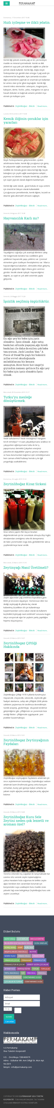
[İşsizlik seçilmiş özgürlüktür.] (24, 321)
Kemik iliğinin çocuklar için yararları (25, 120)
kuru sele (29, 947)
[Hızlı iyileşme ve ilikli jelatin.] (24, 43)
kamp (20, 947)
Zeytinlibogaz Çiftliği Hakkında (20, 645)
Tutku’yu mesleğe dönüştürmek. (17, 399)
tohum (35, 969)
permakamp (26, 960)
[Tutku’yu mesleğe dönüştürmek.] (24, 421)
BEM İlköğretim (37, 939)
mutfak (33, 952)
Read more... (43, 106)
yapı (23, 973)
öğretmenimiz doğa (33, 981)
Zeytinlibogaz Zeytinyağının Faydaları (26, 742)
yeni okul (31, 973)
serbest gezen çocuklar (37, 964)
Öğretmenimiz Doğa (32, 977)
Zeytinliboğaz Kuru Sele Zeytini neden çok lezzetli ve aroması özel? (26, 820)
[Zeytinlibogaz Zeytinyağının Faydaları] (24, 762)
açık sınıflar (22, 939)
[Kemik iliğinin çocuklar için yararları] (24, 142)
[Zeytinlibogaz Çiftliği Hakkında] (24, 672)
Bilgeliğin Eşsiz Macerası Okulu (18, 943)
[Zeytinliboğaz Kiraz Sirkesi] (24, 509)
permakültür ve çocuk (15, 964)
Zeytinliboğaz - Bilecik (25, 106)
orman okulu (24, 956)
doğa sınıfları (40, 943)
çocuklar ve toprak (13, 981)
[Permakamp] (27, 3)
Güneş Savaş (10, 947)
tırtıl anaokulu (12, 973)
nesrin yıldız (10, 956)
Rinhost (16, 1103)
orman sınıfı (38, 956)
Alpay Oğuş (10, 939)
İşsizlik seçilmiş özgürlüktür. (26, 301)
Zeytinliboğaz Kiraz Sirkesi (24, 484)
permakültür (39, 960)
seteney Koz (10, 969)
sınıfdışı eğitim (23, 969)
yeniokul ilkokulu (13, 977)
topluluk (45, 969)
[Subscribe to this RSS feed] (48, 12)
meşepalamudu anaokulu (16, 952)
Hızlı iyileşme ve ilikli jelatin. (26, 22)
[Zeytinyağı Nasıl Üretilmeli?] (24, 584)
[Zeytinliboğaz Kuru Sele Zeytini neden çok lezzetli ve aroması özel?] (24, 850)
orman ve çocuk (12, 960)
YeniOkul (42, 973)
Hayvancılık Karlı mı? (21, 218)
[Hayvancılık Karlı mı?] (24, 237)
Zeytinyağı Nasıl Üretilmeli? (25, 567)
